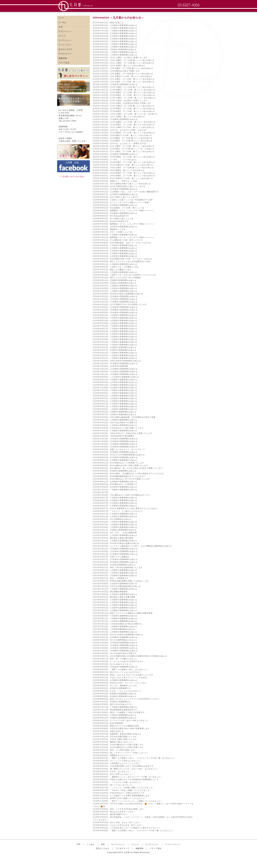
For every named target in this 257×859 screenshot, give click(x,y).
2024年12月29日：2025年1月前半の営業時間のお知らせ (118, 294)
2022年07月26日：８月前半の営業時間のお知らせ (115, 487)
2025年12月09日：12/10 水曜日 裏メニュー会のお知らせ (119, 66)
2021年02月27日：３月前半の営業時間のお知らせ (115, 621)
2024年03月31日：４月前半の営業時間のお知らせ (115, 345)
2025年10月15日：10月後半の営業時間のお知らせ (115, 189)
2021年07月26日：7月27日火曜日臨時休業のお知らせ (117, 586)
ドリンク (73, 36)
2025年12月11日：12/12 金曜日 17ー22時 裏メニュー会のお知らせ (123, 60)
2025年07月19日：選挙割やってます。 (110, 229)
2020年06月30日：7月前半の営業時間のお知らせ (114, 715)
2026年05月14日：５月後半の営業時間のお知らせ (115, 39)
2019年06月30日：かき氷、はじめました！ (112, 771)
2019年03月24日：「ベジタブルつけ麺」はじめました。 (118, 782)
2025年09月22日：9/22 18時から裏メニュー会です (115, 197)
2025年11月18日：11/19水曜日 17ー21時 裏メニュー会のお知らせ (124, 111)
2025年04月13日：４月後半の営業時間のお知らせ (115, 264)
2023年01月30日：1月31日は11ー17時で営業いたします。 (119, 428)
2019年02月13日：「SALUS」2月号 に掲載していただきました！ (122, 790)
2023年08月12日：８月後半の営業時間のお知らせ (115, 385)
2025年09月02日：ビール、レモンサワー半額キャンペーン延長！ (122, 202)
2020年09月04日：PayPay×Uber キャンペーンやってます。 (120, 683)
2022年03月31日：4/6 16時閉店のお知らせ (112, 519)
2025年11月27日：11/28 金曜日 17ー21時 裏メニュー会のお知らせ (124, 90)
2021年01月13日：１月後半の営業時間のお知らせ (115, 632)
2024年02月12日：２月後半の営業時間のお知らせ (115, 353)
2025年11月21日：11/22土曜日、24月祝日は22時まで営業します (122, 103)
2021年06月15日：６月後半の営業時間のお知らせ (115, 600)
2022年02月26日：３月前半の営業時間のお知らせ (115, 527)
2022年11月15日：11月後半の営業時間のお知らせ (115, 444)
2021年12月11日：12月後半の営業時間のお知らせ (115, 549)
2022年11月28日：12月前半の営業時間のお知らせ (115, 441)
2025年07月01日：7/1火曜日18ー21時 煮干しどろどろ (118, 240)
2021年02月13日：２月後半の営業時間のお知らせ (115, 626)
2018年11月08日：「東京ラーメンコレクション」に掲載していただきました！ (127, 801)
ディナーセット (73, 44)
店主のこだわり (73, 49)
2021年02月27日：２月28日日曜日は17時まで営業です (117, 624)
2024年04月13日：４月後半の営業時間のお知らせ (115, 342)
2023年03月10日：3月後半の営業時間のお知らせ (114, 412)
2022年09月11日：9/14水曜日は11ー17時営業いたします (118, 463)
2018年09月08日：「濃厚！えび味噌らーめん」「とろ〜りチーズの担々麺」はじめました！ (133, 830)
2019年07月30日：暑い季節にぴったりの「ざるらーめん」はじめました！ (125, 769)
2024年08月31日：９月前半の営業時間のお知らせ (115, 318)
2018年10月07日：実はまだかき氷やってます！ (114, 812)
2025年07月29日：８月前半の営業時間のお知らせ (115, 227)
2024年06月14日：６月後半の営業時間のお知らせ (115, 331)
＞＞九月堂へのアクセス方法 (71, 176)
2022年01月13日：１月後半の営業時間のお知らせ (115, 541)
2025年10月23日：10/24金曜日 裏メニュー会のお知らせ (118, 170)
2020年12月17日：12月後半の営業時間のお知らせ (115, 637)
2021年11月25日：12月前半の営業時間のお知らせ (115, 551)
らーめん (91, 844)
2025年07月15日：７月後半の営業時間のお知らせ (115, 235)
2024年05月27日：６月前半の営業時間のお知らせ (115, 334)
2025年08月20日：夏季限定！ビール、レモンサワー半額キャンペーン (124, 210)
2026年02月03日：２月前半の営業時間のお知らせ (115, 55)
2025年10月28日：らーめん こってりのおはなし (115, 159)
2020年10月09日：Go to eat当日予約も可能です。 (115, 653)
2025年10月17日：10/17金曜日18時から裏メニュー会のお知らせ (122, 184)
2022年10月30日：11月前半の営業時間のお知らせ (115, 447)
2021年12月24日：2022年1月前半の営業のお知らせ (116, 543)
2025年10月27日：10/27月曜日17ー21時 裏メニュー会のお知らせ (123, 165)
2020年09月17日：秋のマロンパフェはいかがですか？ (117, 672)
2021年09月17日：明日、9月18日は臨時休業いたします (118, 567)
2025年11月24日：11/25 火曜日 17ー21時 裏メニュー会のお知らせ (124, 98)
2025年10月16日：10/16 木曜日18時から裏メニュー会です (119, 186)
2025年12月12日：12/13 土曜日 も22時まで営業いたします (120, 58)
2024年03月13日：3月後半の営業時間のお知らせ (114, 347)
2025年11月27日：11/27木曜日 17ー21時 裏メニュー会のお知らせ (124, 92)
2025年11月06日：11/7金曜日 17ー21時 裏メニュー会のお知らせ (122, 138)
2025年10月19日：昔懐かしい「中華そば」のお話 (115, 181)
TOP (78, 844)
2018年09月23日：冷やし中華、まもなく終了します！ (117, 822)
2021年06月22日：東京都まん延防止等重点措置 (114, 597)
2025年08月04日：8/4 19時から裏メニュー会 (113, 219)
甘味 (73, 27)
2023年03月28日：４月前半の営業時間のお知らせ (115, 409)
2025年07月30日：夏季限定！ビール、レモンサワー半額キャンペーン (124, 224)
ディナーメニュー (173, 844)
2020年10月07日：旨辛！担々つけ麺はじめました (115, 659)
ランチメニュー (73, 40)
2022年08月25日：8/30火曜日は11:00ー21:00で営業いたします (121, 479)
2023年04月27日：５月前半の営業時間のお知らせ (115, 404)
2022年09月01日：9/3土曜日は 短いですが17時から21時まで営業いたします (127, 468)
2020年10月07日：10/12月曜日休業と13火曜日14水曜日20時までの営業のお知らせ (130, 656)
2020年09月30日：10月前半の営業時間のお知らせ (115, 667)
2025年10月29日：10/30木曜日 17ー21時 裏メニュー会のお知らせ (124, 157)
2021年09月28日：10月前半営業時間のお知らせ (114, 565)
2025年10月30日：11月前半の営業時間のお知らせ (115, 154)
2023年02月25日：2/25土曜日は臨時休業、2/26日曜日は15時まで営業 (124, 417)
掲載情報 (73, 58)
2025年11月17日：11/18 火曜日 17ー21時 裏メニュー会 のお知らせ (125, 114)
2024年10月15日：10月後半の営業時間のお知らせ (115, 310)
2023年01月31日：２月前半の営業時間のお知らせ (115, 425)
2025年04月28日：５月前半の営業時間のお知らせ (115, 256)
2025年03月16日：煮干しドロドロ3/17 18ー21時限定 (117, 278)
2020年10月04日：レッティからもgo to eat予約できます (118, 661)
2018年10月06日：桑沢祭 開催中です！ (110, 814)
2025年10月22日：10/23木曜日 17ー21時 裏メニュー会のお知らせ (124, 173)
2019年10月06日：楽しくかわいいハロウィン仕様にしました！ (121, 753)
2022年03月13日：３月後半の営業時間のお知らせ (115, 525)
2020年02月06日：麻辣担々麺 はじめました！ (113, 742)
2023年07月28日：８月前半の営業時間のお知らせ (115, 388)
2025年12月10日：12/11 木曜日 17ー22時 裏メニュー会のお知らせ (123, 63)
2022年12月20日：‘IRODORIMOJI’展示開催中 (113, 436)
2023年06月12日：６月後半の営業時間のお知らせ (115, 396)
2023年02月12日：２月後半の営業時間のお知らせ (115, 420)
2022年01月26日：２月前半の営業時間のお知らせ (115, 535)
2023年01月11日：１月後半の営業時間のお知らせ (115, 431)
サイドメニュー (73, 31)
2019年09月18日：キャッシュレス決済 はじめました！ (117, 761)
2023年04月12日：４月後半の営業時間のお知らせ (115, 406)
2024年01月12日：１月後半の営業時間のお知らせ (115, 358)
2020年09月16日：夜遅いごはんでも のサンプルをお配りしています (123, 675)
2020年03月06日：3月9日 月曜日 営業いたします (115, 739)
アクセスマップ (73, 53)
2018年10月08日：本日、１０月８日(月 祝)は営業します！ (119, 809)
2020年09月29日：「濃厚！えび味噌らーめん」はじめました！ (121, 669)
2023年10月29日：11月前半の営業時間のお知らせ (115, 372)
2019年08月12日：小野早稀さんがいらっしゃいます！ (117, 763)
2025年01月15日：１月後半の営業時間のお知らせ (115, 291)
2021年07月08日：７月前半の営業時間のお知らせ (115, 594)
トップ (73, 18)
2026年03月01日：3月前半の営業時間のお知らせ (114, 49)
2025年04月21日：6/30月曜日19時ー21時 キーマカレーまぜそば (122, 259)
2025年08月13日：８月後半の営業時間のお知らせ (115, 213)
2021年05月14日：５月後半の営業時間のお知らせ (115, 605)
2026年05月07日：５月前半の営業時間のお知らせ (115, 41)
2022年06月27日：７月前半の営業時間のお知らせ (115, 498)
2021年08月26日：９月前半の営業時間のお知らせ (115, 573)
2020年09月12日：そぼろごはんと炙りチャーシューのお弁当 (120, 677)
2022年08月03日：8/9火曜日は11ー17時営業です (115, 484)
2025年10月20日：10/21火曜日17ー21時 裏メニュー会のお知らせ (123, 178)
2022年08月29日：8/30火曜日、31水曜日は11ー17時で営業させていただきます (128, 474)
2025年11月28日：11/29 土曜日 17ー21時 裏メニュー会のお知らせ (123, 87)
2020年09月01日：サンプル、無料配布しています (115, 686)
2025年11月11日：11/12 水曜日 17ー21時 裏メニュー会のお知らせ (123, 127)
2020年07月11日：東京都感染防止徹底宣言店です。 (116, 710)
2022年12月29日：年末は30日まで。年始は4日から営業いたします (122, 433)
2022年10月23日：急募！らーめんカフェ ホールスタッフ (119, 449)
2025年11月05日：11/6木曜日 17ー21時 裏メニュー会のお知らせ (122, 141)
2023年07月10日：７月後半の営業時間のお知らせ (115, 390)
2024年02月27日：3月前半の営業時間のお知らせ (114, 350)
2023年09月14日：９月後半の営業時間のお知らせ (115, 380)
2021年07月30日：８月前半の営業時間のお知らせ (115, 584)
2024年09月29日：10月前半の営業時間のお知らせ (115, 312)
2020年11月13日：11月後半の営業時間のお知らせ (115, 645)
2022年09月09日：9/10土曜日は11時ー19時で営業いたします (120, 465)
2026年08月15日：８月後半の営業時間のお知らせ (115, 25)
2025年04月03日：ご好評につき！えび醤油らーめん (116, 267)
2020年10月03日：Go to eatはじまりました (112, 664)
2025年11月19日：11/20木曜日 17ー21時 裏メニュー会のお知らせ (124, 109)
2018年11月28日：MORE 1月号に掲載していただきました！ (120, 798)
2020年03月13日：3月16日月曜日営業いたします (115, 737)
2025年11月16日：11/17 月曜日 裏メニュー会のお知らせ (119, 117)
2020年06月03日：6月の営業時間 (108, 723)
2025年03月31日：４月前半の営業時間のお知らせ (115, 272)
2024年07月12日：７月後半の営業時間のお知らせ (115, 326)
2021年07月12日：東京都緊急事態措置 (110, 592)
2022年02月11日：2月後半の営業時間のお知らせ (114, 530)
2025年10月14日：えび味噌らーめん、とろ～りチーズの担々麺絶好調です (125, 192)
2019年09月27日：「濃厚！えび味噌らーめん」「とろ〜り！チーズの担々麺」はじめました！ (134, 758)
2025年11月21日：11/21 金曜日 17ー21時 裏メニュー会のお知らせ (123, 106)
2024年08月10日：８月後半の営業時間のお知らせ (115, 321)
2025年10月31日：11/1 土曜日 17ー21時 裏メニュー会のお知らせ (123, 151)
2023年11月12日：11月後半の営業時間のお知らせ (115, 369)
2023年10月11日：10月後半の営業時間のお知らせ (115, 374)
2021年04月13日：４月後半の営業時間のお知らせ (115, 610)
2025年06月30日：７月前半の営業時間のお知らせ (115, 245)
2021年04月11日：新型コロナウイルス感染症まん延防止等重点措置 (123, 613)
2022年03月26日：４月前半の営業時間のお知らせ (115, 522)
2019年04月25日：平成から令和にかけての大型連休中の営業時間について (125, 779)
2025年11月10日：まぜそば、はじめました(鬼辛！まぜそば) (119, 130)
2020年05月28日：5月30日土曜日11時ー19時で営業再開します (121, 728)
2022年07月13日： (101, 492)
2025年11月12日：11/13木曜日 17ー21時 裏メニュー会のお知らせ (124, 125)
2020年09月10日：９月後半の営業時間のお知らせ (115, 680)
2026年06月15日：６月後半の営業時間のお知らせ (115, 33)
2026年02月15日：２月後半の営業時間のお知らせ (115, 52)
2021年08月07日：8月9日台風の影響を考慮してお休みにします (121, 581)
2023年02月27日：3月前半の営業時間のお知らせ (114, 414)
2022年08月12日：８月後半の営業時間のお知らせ (115, 482)
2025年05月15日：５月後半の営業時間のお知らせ (115, 253)
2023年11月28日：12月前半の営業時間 (110, 366)
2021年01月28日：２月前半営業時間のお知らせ (114, 629)
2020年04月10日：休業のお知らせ (108, 731)
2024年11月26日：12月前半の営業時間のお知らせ (115, 299)
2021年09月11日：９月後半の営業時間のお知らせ (115, 570)
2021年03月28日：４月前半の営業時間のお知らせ (115, 616)
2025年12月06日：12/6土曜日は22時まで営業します (116, 71)
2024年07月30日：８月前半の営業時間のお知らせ (115, 323)
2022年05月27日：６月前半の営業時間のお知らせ (115, 503)
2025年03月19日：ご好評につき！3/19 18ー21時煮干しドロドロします (124, 275)
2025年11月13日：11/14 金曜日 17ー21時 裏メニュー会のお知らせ (124, 122)
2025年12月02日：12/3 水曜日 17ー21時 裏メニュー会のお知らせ (123, 79)
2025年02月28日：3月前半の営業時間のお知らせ (114, 283)
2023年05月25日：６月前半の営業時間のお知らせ (115, 398)
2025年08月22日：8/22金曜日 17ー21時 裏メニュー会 (118, 208)
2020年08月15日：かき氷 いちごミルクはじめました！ (118, 691)
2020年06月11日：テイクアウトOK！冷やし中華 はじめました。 (121, 720)
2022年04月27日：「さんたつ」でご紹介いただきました (118, 511)
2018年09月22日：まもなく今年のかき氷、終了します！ (118, 825)
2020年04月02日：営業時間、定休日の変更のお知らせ (117, 734)
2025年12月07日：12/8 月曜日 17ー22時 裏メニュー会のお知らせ (123, 68)
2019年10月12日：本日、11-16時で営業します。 (115, 750)
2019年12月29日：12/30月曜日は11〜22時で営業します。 (119, 745)
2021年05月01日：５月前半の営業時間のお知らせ (115, 608)
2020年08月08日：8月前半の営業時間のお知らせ (114, 696)
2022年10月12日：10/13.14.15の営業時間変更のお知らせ (119, 455)
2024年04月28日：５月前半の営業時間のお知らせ (115, 339)
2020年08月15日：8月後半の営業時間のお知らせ (114, 694)
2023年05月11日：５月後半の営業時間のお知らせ (115, 401)
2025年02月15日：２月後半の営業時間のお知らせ (115, 286)
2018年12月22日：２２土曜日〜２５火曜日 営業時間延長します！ (122, 796)
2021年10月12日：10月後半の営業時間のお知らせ (115, 562)
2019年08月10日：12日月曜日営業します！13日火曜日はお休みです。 (124, 766)
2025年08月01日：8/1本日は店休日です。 (111, 221)
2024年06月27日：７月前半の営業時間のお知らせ (115, 329)
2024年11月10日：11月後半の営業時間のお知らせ (115, 302)
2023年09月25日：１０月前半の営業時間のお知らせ (116, 377)
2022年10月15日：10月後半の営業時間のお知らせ (115, 452)
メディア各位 (73, 62)
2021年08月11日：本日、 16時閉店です (110, 578)
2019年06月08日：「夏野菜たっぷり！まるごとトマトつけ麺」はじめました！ (127, 777)
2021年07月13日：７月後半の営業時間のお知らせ (115, 589)
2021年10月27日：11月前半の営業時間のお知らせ (115, 559)
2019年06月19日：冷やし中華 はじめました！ (113, 774)
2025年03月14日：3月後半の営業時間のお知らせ (114, 280)
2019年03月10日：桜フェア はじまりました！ (113, 785)
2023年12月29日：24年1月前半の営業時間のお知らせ (117, 361)
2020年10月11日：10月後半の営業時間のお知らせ (115, 651)
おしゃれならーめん (73, 22)
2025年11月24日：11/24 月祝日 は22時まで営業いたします (120, 100)
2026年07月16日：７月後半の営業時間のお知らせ (115, 31)
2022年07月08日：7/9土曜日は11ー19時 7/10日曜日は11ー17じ (122, 495)
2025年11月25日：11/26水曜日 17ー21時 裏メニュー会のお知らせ (124, 95)
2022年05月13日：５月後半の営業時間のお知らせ (115, 506)
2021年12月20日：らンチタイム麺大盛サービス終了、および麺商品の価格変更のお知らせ (132, 546)
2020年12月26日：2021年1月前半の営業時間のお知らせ (118, 635)
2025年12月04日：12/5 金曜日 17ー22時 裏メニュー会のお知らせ (123, 74)
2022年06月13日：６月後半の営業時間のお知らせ (115, 500)
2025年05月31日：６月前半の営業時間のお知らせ (115, 251)
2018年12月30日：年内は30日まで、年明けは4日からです (119, 793)
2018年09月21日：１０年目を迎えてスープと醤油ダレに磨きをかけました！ (126, 828)
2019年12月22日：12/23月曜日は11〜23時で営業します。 (119, 747)
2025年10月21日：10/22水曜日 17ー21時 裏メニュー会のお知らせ (124, 176)
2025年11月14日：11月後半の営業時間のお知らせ (115, 119)
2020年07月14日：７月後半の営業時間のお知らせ (115, 707)
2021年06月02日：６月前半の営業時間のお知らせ (115, 602)
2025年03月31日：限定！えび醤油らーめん (112, 270)
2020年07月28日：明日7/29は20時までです (112, 704)
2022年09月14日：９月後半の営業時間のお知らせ (115, 460)
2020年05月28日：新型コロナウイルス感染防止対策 (116, 726)
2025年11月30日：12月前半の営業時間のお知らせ (115, 84)
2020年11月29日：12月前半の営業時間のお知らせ (115, 643)
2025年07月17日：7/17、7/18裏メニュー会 (112, 232)
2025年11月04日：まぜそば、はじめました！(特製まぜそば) (119, 143)
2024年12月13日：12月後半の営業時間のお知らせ (115, 296)
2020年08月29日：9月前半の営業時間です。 (113, 688)
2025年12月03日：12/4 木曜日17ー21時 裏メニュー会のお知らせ (122, 76)
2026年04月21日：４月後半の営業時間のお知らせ (115, 44)
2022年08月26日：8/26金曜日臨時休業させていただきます (119, 476)
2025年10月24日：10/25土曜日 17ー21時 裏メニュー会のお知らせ (123, 168)
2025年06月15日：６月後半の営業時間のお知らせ (115, 248)
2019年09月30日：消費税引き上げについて (112, 755)
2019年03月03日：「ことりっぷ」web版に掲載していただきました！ (124, 788)
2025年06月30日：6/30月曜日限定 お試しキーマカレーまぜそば (122, 243)
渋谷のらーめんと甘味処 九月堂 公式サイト (76, 6)
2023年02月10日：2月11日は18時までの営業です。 (116, 423)
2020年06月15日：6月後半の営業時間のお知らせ (114, 718)
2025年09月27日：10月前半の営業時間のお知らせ (115, 194)
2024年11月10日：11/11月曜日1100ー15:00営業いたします (120, 304)
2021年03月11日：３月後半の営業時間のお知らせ (115, 618)
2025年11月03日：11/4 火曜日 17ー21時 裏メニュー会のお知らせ (123, 146)
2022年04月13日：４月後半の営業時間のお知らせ (115, 516)
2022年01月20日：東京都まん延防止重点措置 (113, 538)
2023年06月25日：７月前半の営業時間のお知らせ (115, 393)
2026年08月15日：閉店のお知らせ (108, 23)
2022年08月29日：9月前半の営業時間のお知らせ (114, 471)
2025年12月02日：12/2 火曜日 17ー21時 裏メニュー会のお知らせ (123, 82)
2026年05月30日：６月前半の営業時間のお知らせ (115, 36)
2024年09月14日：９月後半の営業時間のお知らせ (115, 315)
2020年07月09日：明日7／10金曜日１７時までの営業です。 (119, 712)
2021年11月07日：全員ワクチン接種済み (111, 557)
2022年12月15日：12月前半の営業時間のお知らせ (115, 439)
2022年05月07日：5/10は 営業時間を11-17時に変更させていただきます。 (126, 508)
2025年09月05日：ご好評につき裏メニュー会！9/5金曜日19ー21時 (123, 200)
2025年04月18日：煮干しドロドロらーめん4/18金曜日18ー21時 (121, 261)
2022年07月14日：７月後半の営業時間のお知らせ (115, 490)
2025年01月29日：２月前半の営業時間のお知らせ (115, 288)
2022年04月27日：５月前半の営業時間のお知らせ (115, 514)
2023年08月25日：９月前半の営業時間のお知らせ (115, 382)
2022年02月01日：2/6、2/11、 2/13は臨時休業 (115, 533)
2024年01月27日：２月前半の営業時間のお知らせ (115, 355)
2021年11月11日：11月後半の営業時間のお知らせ (115, 554)
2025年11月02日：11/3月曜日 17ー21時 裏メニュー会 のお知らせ (123, 149)
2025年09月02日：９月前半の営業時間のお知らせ (115, 205)
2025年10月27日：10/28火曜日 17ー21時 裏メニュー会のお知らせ (124, 162)
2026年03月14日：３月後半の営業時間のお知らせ (115, 47)
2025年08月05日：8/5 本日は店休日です (111, 216)
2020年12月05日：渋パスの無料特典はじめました (115, 640)
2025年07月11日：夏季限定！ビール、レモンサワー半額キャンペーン (124, 237)
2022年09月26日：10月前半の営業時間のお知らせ (115, 457)
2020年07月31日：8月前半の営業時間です (112, 702)
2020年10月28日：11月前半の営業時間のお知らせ (115, 648)
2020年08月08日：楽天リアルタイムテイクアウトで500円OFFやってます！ (126, 699)
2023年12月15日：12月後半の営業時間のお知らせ (115, 363)
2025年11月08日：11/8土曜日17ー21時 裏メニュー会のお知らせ (122, 135)
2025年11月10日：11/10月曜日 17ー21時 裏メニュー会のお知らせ (124, 133)
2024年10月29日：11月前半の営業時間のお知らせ (115, 307)
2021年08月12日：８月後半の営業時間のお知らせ (115, 576)
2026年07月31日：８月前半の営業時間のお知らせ (115, 28)
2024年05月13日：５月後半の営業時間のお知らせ (115, 337)
